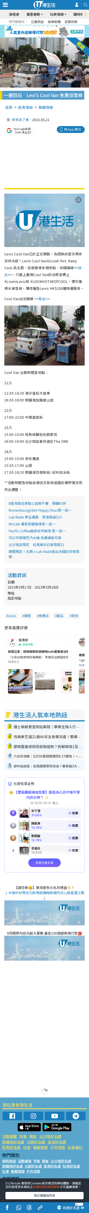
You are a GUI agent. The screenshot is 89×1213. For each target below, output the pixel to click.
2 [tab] (39, 26)
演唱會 (14, 14)
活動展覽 (9, 1136)
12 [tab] (56, 31)
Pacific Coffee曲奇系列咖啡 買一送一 (37, 530)
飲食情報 (25, 107)
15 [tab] (48, 36)
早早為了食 (20, 119)
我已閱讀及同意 (44, 1195)
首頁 (9, 107)
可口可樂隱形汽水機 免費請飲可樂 (35, 537)
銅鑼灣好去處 (13, 1142)
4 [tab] (48, 26)
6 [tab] (56, 26)
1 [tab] (35, 26)
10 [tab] (48, 31)
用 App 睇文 (72, 129)
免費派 (44, 615)
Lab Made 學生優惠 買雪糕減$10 (35, 517)
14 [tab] (43, 36)
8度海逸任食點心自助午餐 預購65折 (37, 503)
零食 (75, 615)
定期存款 (71, 21)
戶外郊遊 (57, 1147)
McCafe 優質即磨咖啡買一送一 (32, 523)
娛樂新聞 (54, 21)
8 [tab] (39, 31)
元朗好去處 (36, 1142)
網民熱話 (9, 1161)
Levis (12, 615)
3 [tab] (43, 26)
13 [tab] (39, 36)
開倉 (33, 1136)
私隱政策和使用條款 (46, 1187)
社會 (26, 1147)
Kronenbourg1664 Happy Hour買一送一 (40, 510)
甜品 (60, 615)
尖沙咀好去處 (50, 1136)
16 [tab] (52, 36)
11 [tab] (52, 31)
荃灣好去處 (57, 1142)
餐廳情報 (45, 107)
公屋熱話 (37, 21)
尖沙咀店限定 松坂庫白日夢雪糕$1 (36, 544)
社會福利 (75, 1147)
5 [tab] (52, 26)
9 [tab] (43, 31)
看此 (42, 298)
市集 (23, 1136)
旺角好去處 (11, 1147)
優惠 (27, 615)
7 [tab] (35, 31)
